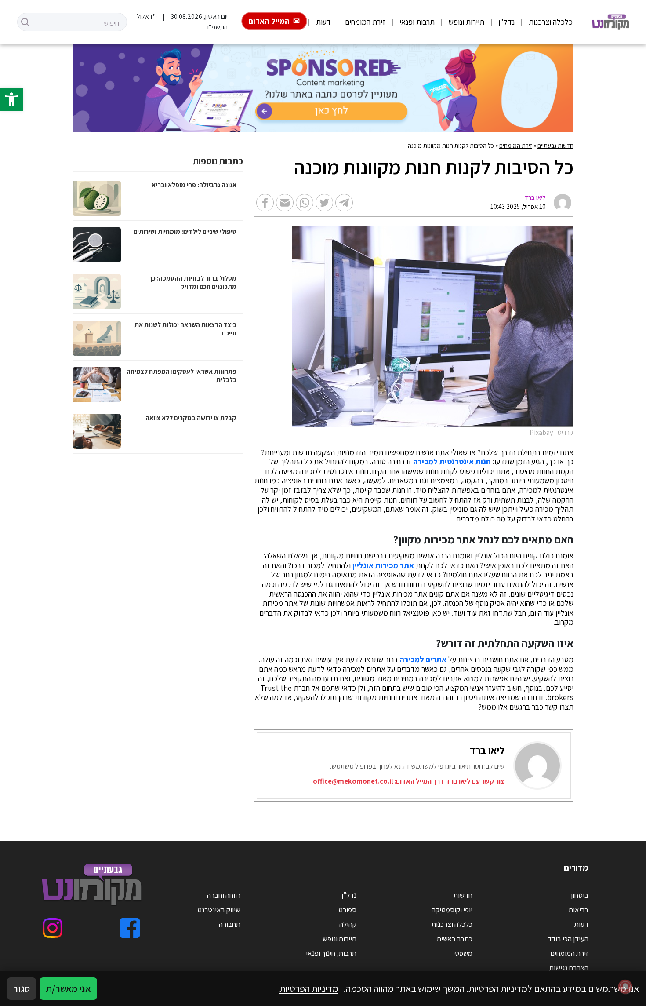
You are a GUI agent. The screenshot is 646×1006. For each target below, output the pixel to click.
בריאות (578, 910)
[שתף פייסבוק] (265, 202)
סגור (21, 988)
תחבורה (229, 924)
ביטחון (579, 895)
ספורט (347, 910)
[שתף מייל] (285, 202)
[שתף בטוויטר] (324, 202)
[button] (11, 99)
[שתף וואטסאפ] (304, 202)
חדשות (463, 895)
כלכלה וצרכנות (551, 22)
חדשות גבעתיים (555, 145)
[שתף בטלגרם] (344, 202)
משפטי (462, 953)
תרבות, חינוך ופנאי (331, 953)
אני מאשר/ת (68, 988)
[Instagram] (52, 928)
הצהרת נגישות (568, 968)
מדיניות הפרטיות (308, 988)
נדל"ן (506, 22)
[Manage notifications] (625, 987)
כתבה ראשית (454, 939)
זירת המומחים (365, 22)
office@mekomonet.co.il (353, 781)
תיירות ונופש (466, 22)
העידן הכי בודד (568, 939)
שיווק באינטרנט (218, 910)
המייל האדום (269, 21)
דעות (323, 22)
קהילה (347, 924)
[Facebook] (130, 928)
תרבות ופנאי (417, 22)
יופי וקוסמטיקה (452, 910)
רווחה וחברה (223, 895)
